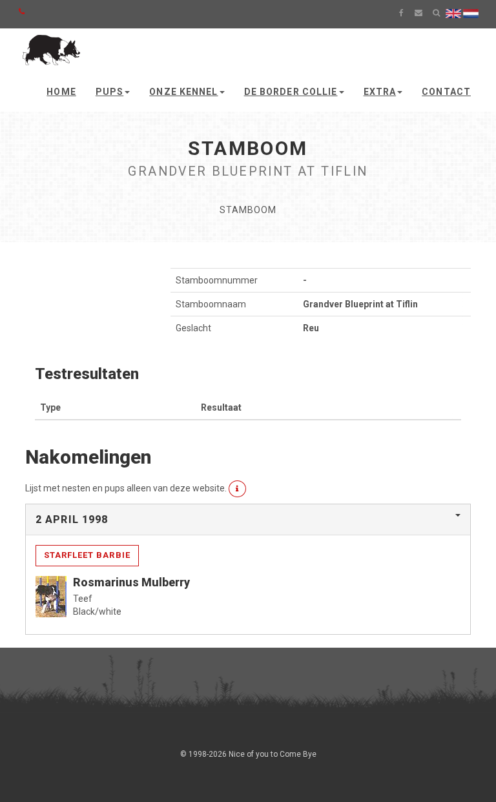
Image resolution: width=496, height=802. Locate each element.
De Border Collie (291, 92)
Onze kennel (183, 92)
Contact (446, 92)
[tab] (248, 519)
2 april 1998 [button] (72, 519)
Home (61, 92)
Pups (109, 92)
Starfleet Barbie (87, 555)
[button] (237, 488)
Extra (380, 92)
